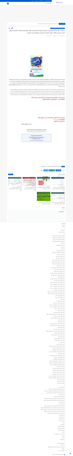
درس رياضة (59, 2)
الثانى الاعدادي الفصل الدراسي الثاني (58, 263)
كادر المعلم (63, 445)
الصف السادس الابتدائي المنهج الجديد (58, 374)
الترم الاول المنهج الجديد (60, 245)
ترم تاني (63, 437)
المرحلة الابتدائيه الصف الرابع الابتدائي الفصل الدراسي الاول (54, 398)
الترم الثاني (63, 248)
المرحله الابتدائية (62, 417)
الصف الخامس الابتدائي (61, 344)
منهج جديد (63, 448)
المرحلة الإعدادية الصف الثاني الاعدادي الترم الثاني (56, 413)
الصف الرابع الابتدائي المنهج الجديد (59, 359)
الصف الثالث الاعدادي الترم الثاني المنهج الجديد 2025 (56, 314)
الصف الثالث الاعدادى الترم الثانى (59, 312)
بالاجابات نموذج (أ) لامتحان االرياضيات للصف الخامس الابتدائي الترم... (58, 203)
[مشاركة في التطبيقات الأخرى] (41, 170)
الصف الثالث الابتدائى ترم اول (60, 308)
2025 (64, 226)
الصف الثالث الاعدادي (61, 310)
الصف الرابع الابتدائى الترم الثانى (59, 357)
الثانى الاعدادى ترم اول (61, 265)
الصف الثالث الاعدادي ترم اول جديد (59, 316)
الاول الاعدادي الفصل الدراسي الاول (58, 235)
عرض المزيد (10, 174)
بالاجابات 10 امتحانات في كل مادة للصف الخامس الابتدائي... (44, 203)
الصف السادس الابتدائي (61, 366)
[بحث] (8, 3)
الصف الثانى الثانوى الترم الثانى (59, 338)
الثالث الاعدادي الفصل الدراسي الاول (58, 252)
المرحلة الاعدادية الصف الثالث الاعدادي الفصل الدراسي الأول (54, 411)
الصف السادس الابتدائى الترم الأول (59, 368)
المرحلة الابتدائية (48, 3)
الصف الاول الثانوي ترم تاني (60, 297)
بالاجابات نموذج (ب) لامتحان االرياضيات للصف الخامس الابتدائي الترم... (15, 189)
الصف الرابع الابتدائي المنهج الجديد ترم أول (57, 364)
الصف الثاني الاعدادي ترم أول (60, 332)
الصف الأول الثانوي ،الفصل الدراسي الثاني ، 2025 (56, 293)
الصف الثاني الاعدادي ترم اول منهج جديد (58, 334)
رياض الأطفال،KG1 (61, 443)
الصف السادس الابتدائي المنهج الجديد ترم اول (57, 375)
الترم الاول (63, 243)
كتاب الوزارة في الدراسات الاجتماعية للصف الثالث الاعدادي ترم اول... (46, 23)
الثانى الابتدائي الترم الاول (60, 256)
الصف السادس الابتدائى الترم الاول (59, 370)
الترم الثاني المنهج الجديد (60, 250)
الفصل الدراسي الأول (61, 379)
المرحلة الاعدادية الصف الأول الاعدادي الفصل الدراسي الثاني (54, 405)
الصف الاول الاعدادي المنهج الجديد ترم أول (57, 284)
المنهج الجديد (62, 424)
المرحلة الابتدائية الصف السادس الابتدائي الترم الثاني (56, 392)
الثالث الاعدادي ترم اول (61, 254)
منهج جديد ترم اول (61, 450)
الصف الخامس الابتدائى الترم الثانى (59, 347)
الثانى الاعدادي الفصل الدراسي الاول (58, 260)
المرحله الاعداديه (62, 420)
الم (64, 385)
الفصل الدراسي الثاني (61, 383)
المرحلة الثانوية (62, 415)
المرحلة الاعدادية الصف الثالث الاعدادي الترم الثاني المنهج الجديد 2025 (53, 409)
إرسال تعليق (61, 211)
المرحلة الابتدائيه (62, 394)
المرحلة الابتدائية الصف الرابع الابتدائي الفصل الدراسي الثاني (54, 390)
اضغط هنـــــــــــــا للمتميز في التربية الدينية (54, 99)
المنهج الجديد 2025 (61, 426)
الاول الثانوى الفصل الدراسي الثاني (59, 241)
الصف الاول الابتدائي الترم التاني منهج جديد (57, 273)
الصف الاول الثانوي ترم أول (60, 295)
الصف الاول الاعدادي (61, 276)
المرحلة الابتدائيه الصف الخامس (59, 396)
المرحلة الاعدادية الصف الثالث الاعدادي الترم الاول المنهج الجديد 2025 (53, 407)
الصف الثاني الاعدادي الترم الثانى (59, 329)
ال (64, 233)
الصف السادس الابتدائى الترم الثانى (59, 372)
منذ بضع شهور (62, 186)
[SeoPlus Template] (64, 454)
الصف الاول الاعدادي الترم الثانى (59, 280)
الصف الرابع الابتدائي (61, 353)
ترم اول (63, 435)
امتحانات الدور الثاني (61, 428)
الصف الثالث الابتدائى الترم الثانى (59, 303)
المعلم (63, 422)
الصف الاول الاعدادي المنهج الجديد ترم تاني (57, 288)
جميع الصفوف (62, 439)
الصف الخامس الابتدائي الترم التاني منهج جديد (57, 28)
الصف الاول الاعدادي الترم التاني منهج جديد (57, 278)
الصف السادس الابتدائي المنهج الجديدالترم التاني (56, 377)
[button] (58, 170)
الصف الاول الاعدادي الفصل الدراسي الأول (57, 282)
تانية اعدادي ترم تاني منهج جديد (59, 433)
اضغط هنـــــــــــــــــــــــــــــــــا (59, 119)
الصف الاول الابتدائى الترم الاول (59, 271)
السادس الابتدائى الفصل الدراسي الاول (58, 267)
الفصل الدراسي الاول (61, 381)
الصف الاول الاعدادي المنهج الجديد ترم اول (57, 286)
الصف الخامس (62, 342)
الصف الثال (63, 299)
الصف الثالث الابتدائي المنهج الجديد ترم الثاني (57, 304)
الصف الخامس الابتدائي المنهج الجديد (58, 349)
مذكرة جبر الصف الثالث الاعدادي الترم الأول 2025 (56, 446)
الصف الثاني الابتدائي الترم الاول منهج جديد (57, 323)
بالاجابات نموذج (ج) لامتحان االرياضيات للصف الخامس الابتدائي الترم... (30, 189)
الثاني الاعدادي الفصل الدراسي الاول (58, 261)
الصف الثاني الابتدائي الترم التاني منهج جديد (57, 325)
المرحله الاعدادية (62, 418)
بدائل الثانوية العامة (61, 430)
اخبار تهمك (63, 230)
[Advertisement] (36, 13)
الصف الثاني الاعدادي (61, 327)
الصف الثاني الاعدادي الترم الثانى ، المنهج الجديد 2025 (55, 331)
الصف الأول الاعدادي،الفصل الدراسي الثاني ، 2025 (56, 291)
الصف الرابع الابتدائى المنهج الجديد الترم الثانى (57, 362)
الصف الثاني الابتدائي (61, 321)
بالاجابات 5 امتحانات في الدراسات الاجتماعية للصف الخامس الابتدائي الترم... (59, 189)
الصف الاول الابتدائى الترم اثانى (59, 269)
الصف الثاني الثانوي (61, 336)
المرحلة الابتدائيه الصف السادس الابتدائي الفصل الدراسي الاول (54, 400)
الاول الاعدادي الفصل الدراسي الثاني (58, 237)
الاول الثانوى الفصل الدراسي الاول (59, 239)
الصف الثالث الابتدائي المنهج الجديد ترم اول (57, 306)
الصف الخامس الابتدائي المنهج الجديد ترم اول (57, 351)
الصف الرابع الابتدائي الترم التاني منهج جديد (57, 355)
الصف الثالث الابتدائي (61, 301)
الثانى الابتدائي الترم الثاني (60, 258)
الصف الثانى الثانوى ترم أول (60, 340)
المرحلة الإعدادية (62, 402)
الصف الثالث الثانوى (61, 319)
